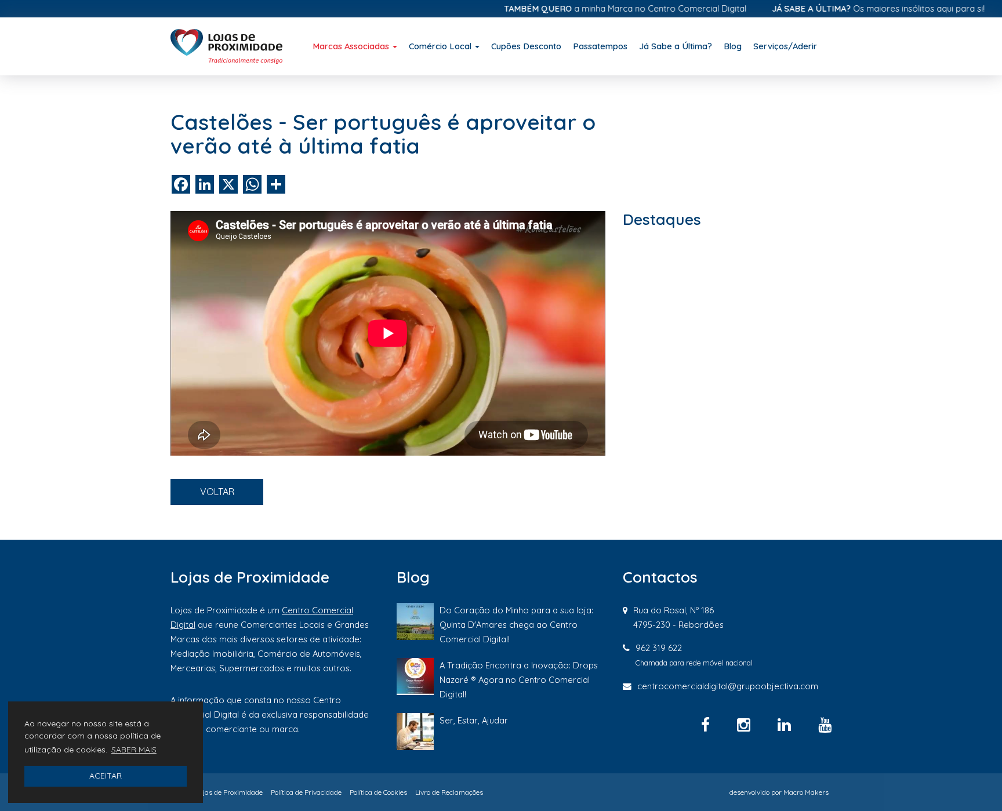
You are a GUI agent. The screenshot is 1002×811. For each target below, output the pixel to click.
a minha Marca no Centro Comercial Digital (605, 8)
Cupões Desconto (526, 46)
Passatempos (600, 46)
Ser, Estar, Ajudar (474, 720)
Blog (733, 46)
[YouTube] (825, 724)
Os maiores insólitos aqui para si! (858, 8)
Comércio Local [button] (441, 46)
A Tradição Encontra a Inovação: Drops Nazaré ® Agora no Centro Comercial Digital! (519, 680)
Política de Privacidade (306, 792)
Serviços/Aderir (785, 46)
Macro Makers (806, 792)
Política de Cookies (378, 792)
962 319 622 (659, 647)
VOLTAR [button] (217, 491)
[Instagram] (745, 724)
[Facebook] (707, 724)
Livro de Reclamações (449, 792)
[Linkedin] (786, 724)
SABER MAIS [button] (134, 749)
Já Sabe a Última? (675, 46)
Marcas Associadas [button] (352, 46)
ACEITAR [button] (105, 775)
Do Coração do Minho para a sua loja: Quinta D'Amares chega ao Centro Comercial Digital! (516, 625)
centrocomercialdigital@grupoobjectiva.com (727, 686)
